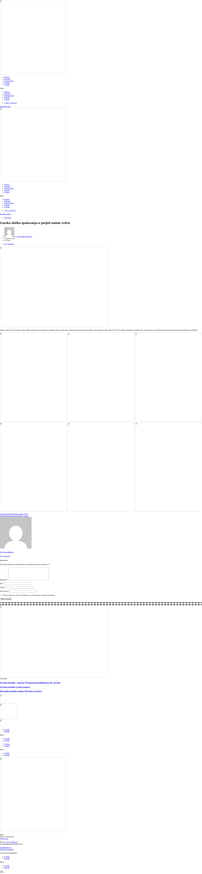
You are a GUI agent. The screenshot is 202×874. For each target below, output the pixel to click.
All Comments (5, 556)
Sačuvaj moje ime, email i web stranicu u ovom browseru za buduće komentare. (29, 595)
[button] (101, 88)
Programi (7, 79)
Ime (2, 583)
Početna (6, 77)
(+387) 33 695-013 (11, 842)
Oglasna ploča (9, 81)
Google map (4, 838)
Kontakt (7, 83)
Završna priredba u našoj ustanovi (15, 687)
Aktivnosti (7, 218)
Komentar (4, 580)
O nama (6, 85)
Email (2, 587)
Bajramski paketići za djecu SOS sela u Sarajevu (21, 691)
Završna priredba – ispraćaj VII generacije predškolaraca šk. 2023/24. (30, 683)
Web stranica (4, 591)
